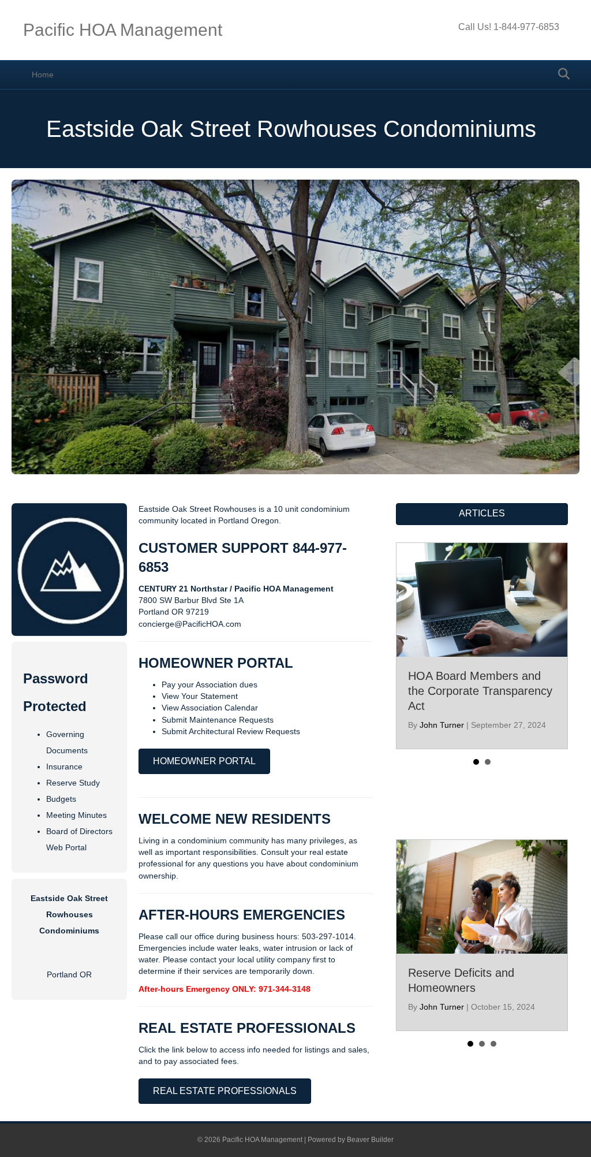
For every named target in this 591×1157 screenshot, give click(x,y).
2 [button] (488, 762)
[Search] (560, 74)
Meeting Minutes (76, 815)
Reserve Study (73, 782)
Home (43, 74)
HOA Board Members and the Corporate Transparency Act (480, 690)
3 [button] (493, 1044)
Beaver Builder (370, 1140)
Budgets (61, 798)
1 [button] (476, 762)
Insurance (64, 766)
